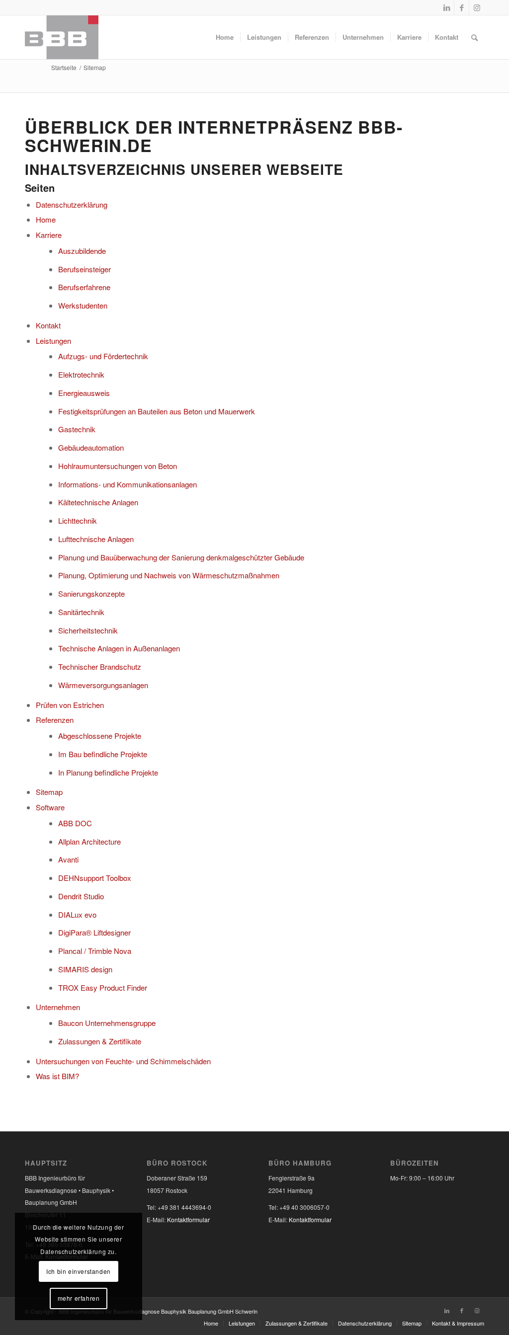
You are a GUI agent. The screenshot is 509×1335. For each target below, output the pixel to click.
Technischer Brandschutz (99, 666)
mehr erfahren (79, 1298)
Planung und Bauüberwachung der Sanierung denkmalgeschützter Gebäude (181, 557)
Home (46, 219)
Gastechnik (76, 429)
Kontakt (48, 325)
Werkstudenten (82, 305)
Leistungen (53, 340)
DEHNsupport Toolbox (94, 877)
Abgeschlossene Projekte (99, 735)
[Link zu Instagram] (476, 7)
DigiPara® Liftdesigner (94, 932)
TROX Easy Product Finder (102, 987)
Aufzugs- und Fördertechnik (103, 356)
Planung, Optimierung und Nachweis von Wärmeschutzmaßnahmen (168, 575)
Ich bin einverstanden (78, 1271)
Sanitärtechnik (81, 612)
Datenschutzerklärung (71, 204)
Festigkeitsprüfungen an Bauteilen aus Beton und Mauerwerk (156, 411)
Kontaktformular (188, 1219)
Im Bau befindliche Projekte (102, 754)
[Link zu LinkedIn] (446, 7)
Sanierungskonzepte (91, 593)
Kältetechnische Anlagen (98, 502)
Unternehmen (58, 1007)
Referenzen (55, 719)
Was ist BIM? (57, 1076)
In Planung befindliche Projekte (108, 772)
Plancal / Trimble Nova (94, 950)
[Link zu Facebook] (461, 7)
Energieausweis (84, 393)
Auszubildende (82, 250)
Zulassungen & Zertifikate (99, 1041)
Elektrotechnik (81, 374)
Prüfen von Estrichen (70, 705)
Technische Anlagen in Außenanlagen (119, 648)
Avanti (68, 859)
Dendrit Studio (81, 896)
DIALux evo (77, 914)
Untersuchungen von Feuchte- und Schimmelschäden (123, 1061)
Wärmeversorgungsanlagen (103, 685)
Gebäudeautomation (91, 447)
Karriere (49, 235)
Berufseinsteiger (84, 269)
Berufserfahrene (84, 287)
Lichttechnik (77, 520)
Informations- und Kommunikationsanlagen (127, 484)
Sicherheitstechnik (88, 630)
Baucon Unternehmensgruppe (107, 1023)
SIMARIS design (85, 969)
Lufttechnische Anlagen (96, 539)
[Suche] (474, 37)
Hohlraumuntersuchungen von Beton (117, 466)
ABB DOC (75, 823)
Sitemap (49, 791)
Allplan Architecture (89, 841)
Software (50, 807)
